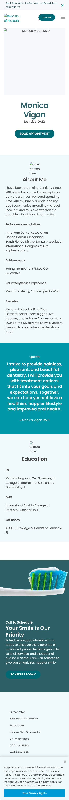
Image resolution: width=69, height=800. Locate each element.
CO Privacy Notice (19, 745)
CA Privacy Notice (19, 738)
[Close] (65, 762)
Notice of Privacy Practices (24, 718)
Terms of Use (17, 725)
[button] (63, 17)
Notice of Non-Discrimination (25, 732)
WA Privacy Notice (19, 751)
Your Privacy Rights (34, 793)
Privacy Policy (17, 712)
